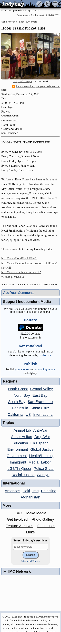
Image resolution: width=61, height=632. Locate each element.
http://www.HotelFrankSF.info (19, 258)
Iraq (35, 491)
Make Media (36, 513)
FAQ (18, 513)
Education (20, 443)
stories (22, 369)
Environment (17, 449)
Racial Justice (23, 475)
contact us (45, 355)
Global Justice (42, 449)
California (15, 414)
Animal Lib (22, 430)
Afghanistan (30, 497)
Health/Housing (41, 456)
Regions (10, 381)
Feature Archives (19, 526)
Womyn (43, 475)
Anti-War (40, 430)
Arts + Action (21, 437)
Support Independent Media (27, 301)
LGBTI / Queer (19, 468)
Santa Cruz (39, 408)
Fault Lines (46, 526)
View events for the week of (38, 15)
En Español (39, 443)
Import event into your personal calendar (38, 86)
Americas (12, 491)
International (43, 414)
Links (30, 532)
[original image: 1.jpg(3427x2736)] (30, 56)
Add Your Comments (18, 293)
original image (22, 81)
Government (17, 456)
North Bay (22, 395)
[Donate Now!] (30, 327)
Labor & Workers (28, 21)
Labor (46, 462)
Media (33, 462)
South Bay (16, 402)
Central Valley (41, 389)
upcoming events (45, 369)
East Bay (39, 395)
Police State (44, 468)
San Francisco (9, 21)
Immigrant (18, 462)
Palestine (48, 491)
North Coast (18, 389)
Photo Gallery (43, 519)
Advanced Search (30, 561)
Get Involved (17, 519)
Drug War (42, 437)
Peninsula (20, 408)
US (28, 414)
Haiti (26, 491)
